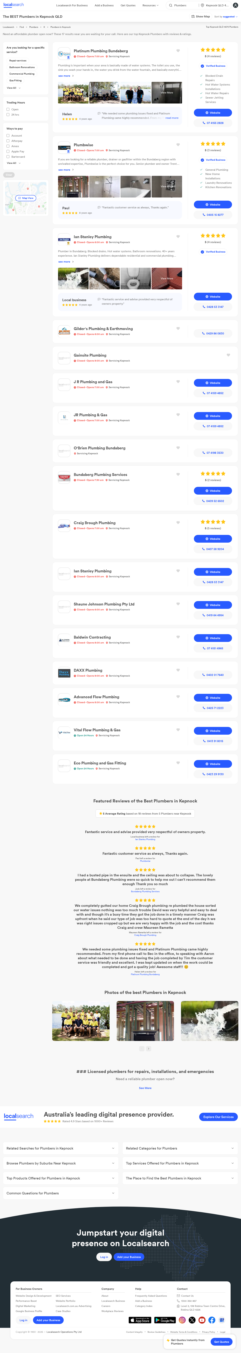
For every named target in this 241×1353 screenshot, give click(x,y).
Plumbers (33, 27)
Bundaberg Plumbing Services (145, 891)
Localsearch (8, 27)
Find (22, 27)
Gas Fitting (15, 80)
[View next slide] (148, 1048)
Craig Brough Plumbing (145, 935)
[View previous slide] (141, 1048)
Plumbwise (145, 861)
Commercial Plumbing (21, 73)
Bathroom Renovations (22, 67)
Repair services (17, 60)
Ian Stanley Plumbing (145, 839)
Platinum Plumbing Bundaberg (145, 974)
